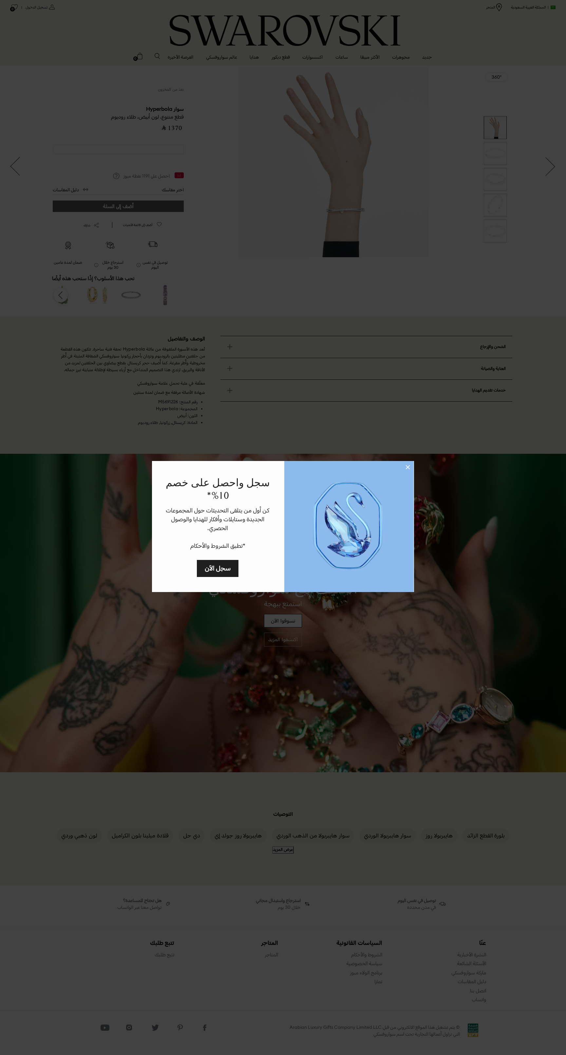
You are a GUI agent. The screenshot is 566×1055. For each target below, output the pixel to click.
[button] (407, 467)
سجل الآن (218, 568)
